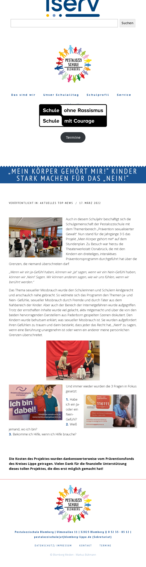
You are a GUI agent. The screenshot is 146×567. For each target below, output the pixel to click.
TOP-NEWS (65, 203)
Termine (73, 137)
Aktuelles (48, 203)
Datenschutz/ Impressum (53, 545)
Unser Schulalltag (61, 94)
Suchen (127, 23)
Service (124, 94)
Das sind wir (23, 94)
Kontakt (85, 545)
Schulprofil (98, 94)
